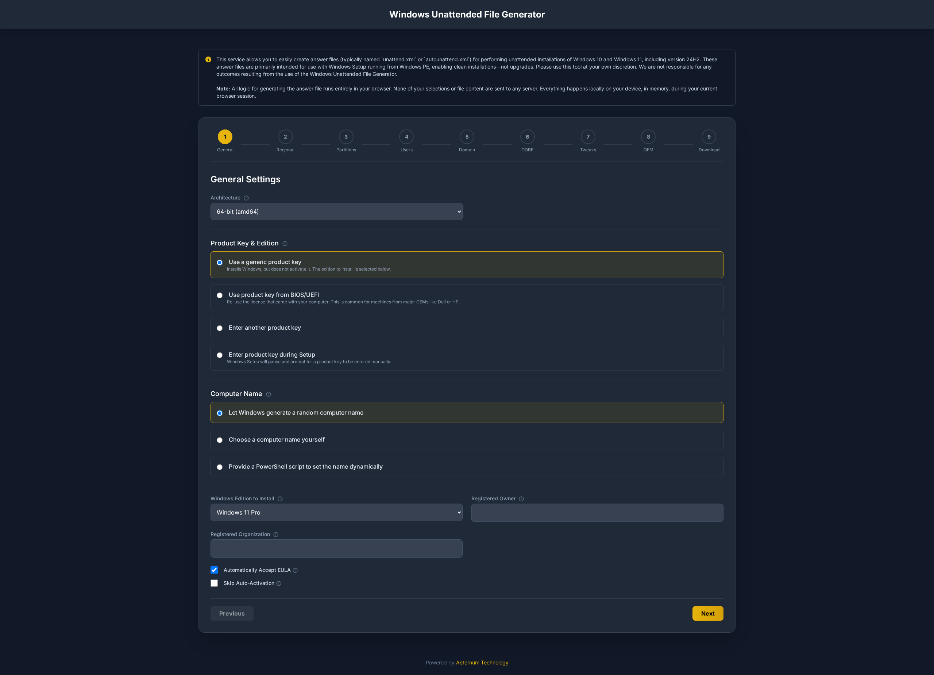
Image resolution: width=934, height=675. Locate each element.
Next (708, 613)
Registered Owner (519, 498)
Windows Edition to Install (271, 498)
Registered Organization (263, 534)
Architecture (255, 197)
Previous (232, 613)
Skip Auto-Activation (253, 582)
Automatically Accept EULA (261, 569)
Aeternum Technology (482, 662)
